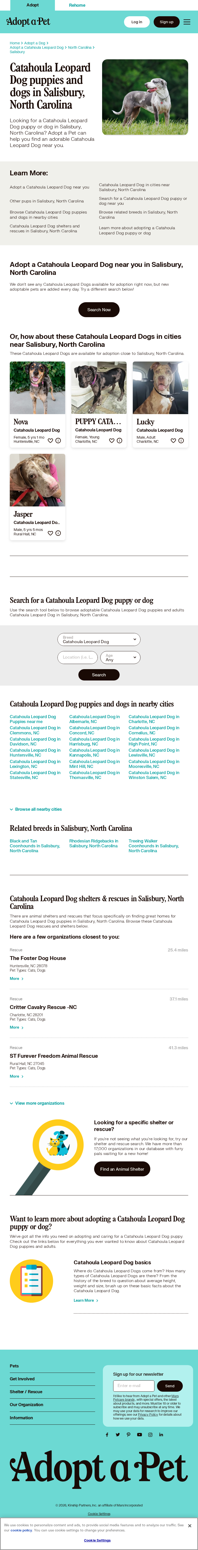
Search (99, 674)
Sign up (167, 22)
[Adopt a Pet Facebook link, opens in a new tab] (108, 1435)
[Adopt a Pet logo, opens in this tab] (99, 1474)
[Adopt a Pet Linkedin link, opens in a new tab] (161, 1435)
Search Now (99, 309)
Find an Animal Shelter (122, 1169)
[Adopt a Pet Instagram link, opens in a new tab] (151, 1435)
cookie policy (21, 1530)
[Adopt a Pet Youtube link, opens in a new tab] (140, 1435)
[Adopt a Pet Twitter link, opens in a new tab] (119, 1435)
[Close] (189, 1525)
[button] (50, 440)
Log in (136, 22)
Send (169, 1386)
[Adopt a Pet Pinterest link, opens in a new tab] (130, 1435)
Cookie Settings (99, 1514)
